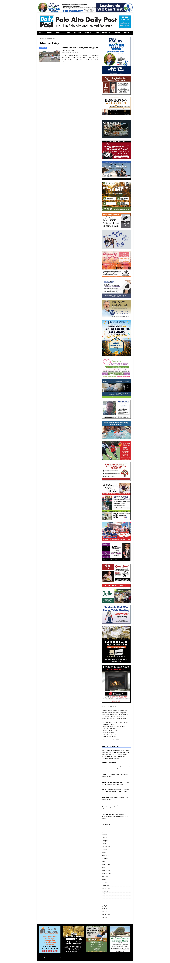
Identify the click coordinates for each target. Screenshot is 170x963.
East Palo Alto (106, 846)
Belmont (104, 838)
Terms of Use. (78, 957)
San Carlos (105, 891)
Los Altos (104, 861)
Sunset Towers (106, 915)
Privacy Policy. (71, 957)
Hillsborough (105, 855)
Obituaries (88, 33)
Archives (126, 33)
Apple (103, 832)
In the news (105, 858)
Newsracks (106, 33)
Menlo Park (105, 867)
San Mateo (105, 894)
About (41, 33)
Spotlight (77, 33)
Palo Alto (104, 882)
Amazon (104, 829)
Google (104, 852)
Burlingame (105, 841)
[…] (63, 61)
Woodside (104, 917)
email (105, 740)
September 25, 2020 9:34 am (70, 52)
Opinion (58, 33)
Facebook (104, 849)
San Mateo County (107, 897)
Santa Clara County (107, 900)
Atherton (104, 835)
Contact (117, 33)
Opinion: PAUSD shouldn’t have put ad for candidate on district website (115, 807)
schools (104, 903)
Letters (67, 33)
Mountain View (106, 870)
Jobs (97, 33)
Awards (49, 33)
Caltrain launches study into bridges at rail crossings (80, 49)
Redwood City (106, 888)
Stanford (104, 909)
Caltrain (104, 844)
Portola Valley (106, 885)
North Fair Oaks (106, 873)
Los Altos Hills (106, 864)
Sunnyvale (104, 912)
